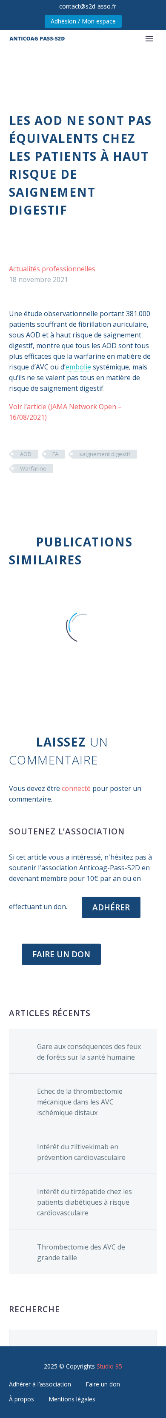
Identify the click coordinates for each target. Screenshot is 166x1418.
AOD (25, 454)
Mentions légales (72, 1399)
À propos (21, 1399)
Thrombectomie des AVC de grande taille (81, 1252)
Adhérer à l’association (40, 1384)
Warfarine (33, 468)
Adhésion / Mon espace (83, 21)
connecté (76, 788)
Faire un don (103, 1384)
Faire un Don (61, 954)
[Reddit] (78, 493)
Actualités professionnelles (52, 268)
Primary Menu (149, 38)
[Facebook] (14, 493)
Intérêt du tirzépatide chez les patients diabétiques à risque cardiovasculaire (84, 1202)
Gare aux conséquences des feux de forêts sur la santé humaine (89, 1052)
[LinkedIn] (65, 493)
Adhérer (111, 907)
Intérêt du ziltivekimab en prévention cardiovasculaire (81, 1152)
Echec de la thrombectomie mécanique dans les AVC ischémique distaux (80, 1102)
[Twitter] (27, 493)
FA (55, 454)
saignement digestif (104, 454)
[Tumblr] (52, 493)
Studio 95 (109, 1366)
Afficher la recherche (148, 1338)
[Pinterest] (40, 493)
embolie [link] (78, 367)
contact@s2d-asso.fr (87, 6)
